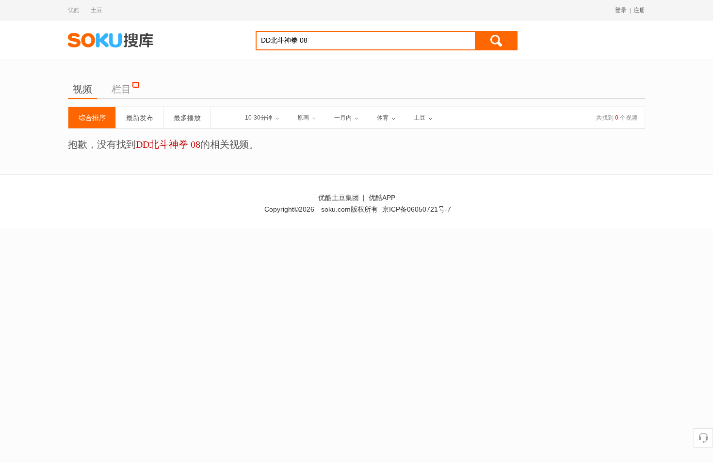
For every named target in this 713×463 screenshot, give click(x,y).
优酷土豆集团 (338, 197)
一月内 (343, 117)
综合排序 (92, 118)
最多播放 (187, 118)
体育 (383, 117)
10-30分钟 (258, 117)
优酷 (74, 10)
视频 (82, 89)
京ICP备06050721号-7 (416, 209)
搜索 (496, 40)
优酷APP (382, 197)
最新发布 (139, 118)
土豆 (96, 10)
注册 (639, 10)
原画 (303, 117)
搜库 (111, 40)
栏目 (121, 89)
